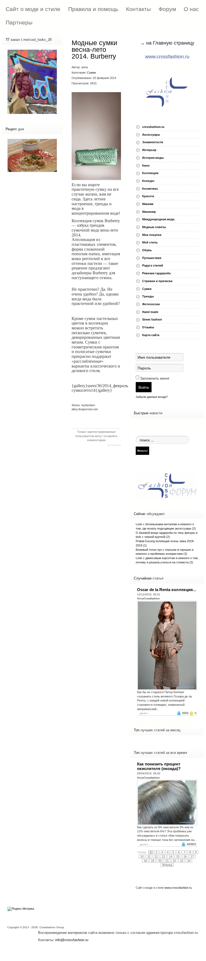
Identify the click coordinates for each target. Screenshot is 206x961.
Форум (167, 9)
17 (192, 856)
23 (181, 860)
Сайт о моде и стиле (33, 9)
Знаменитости (152, 142)
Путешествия (151, 258)
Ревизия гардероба (156, 273)
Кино (146, 165)
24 (188, 860)
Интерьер (149, 150)
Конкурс (148, 180)
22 (174, 860)
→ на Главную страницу (167, 43)
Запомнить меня (154, 378)
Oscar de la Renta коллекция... (166, 589)
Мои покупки (151, 234)
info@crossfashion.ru (71, 940)
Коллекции (150, 173)
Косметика (150, 188)
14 (170, 856)
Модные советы (154, 227)
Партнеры (19, 22)
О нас (191, 9)
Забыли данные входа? (152, 396)
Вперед (167, 864)
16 (185, 856)
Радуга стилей (152, 265)
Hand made (150, 312)
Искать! (142, 450)
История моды (153, 157)
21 (167, 860)
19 (152, 860)
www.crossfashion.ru (167, 56)
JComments (114, 445)
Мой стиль (150, 242)
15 (177, 856)
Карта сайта (150, 335)
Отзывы (148, 327)
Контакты (138, 9)
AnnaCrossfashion (148, 598)
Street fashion (152, 319)
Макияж (147, 204)
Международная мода (158, 219)
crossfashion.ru (153, 126)
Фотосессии (151, 304)
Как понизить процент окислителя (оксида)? (159, 766)
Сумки (91, 72)
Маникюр (149, 211)
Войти (143, 387)
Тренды (148, 296)
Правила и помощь (93, 9)
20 (159, 860)
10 (142, 856)
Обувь (147, 250)
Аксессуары (151, 134)
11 (149, 856)
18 (145, 860)
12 (156, 856)
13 (163, 856)
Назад (142, 852)
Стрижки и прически (157, 281)
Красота (148, 196)
